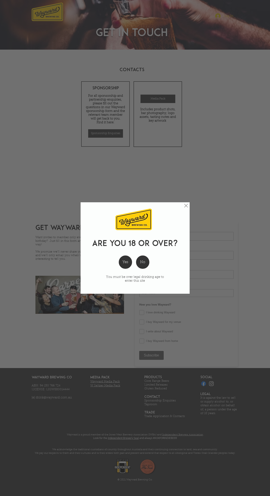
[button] (186, 205)
